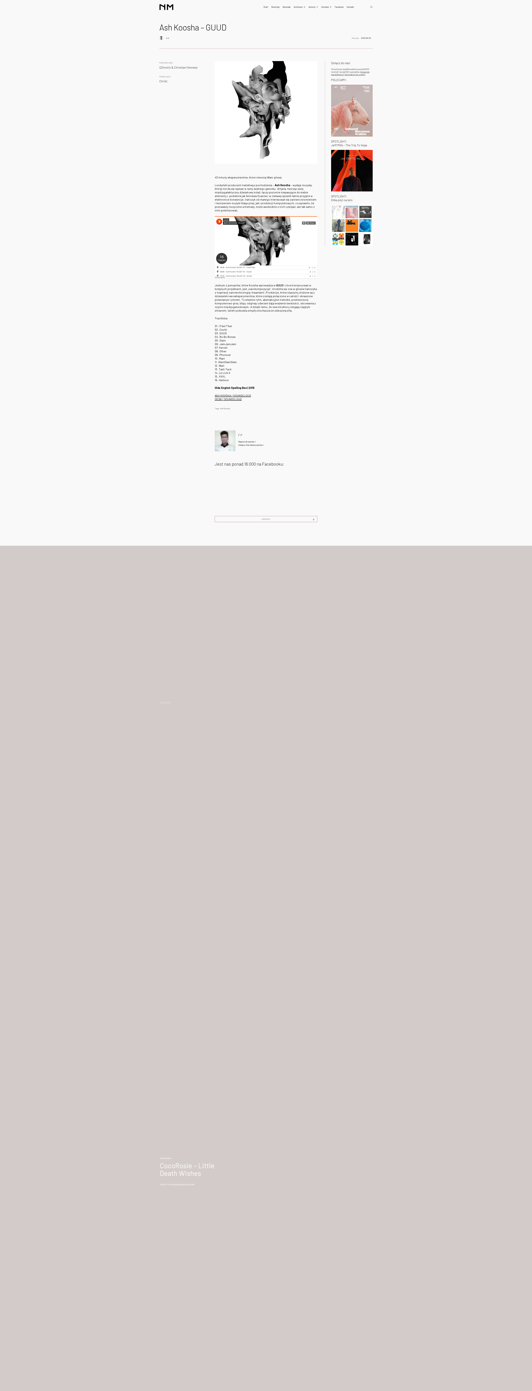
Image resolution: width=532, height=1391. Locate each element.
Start (266, 7)
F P (167, 38)
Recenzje (275, 7)
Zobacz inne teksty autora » (251, 445)
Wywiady (287, 7)
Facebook (339, 7)
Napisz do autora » (247, 441)
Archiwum (298, 7)
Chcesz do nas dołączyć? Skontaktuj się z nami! (350, 73)
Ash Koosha (225, 408)
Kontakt (350, 7)
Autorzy (312, 7)
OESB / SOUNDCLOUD (228, 399)
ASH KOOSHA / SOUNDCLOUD (233, 395)
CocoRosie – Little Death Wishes (187, 1169)
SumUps (325, 7)
